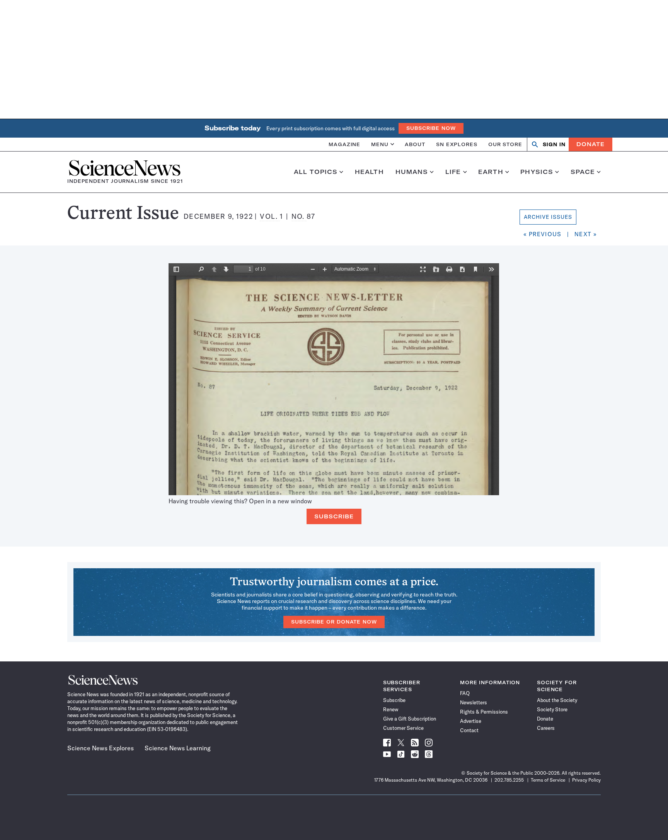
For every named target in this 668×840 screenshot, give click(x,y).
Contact (469, 730)
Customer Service (403, 728)
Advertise (470, 721)
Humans (411, 172)
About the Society (557, 700)
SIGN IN (554, 144)
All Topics (315, 172)
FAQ (465, 693)
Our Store (505, 144)
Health (369, 172)
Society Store (552, 709)
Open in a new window (280, 501)
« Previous (542, 234)
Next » (585, 234)
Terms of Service (548, 780)
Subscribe (334, 516)
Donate (590, 144)
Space (583, 172)
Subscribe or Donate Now (334, 622)
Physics (536, 172)
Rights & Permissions (484, 712)
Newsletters (473, 702)
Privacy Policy (586, 780)
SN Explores (456, 144)
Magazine (344, 144)
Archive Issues (548, 216)
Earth (490, 172)
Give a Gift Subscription (409, 719)
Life (453, 172)
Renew (390, 709)
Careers (546, 728)
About (415, 144)
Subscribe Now (431, 128)
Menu (380, 144)
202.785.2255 (509, 780)
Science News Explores (100, 748)
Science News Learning (178, 748)
